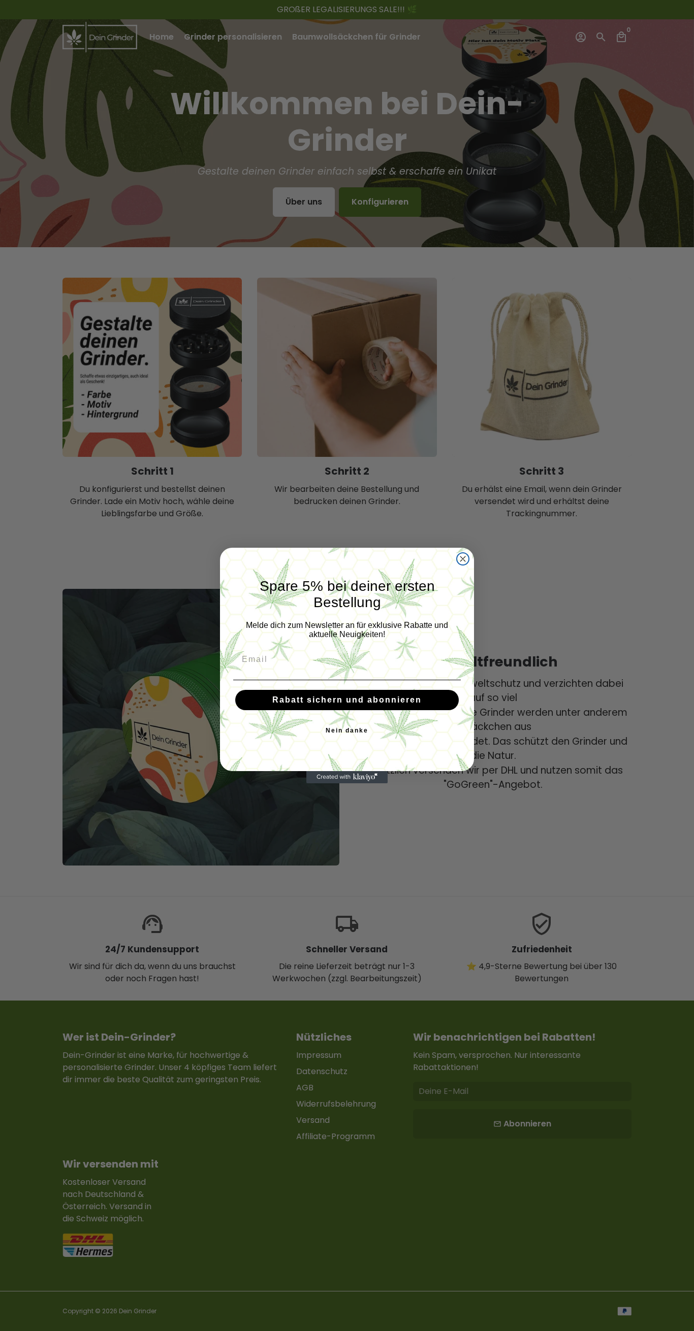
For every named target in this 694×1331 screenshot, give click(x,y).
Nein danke (347, 730)
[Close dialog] (463, 559)
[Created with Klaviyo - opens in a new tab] (347, 777)
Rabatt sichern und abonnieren (347, 699)
